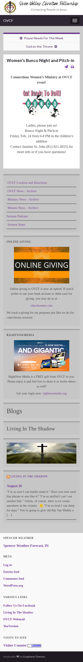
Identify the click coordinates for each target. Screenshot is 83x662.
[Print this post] (72, 66)
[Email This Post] (66, 66)
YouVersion (10, 626)
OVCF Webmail (14, 619)
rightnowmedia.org (55, 393)
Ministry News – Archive (23, 199)
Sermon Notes (16, 224)
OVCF (8, 20)
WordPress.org (13, 585)
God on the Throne (39, 46)
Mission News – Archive (22, 208)
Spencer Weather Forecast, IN (26, 546)
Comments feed (13, 578)
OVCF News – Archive (22, 191)
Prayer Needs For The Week (43, 38)
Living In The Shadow (29, 476)
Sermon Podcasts (17, 216)
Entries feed (11, 572)
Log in (7, 565)
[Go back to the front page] (41, 7)
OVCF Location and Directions (27, 182)
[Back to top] (73, 652)
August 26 (14, 486)
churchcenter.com (41, 305)
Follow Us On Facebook (19, 605)
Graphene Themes (34, 656)
